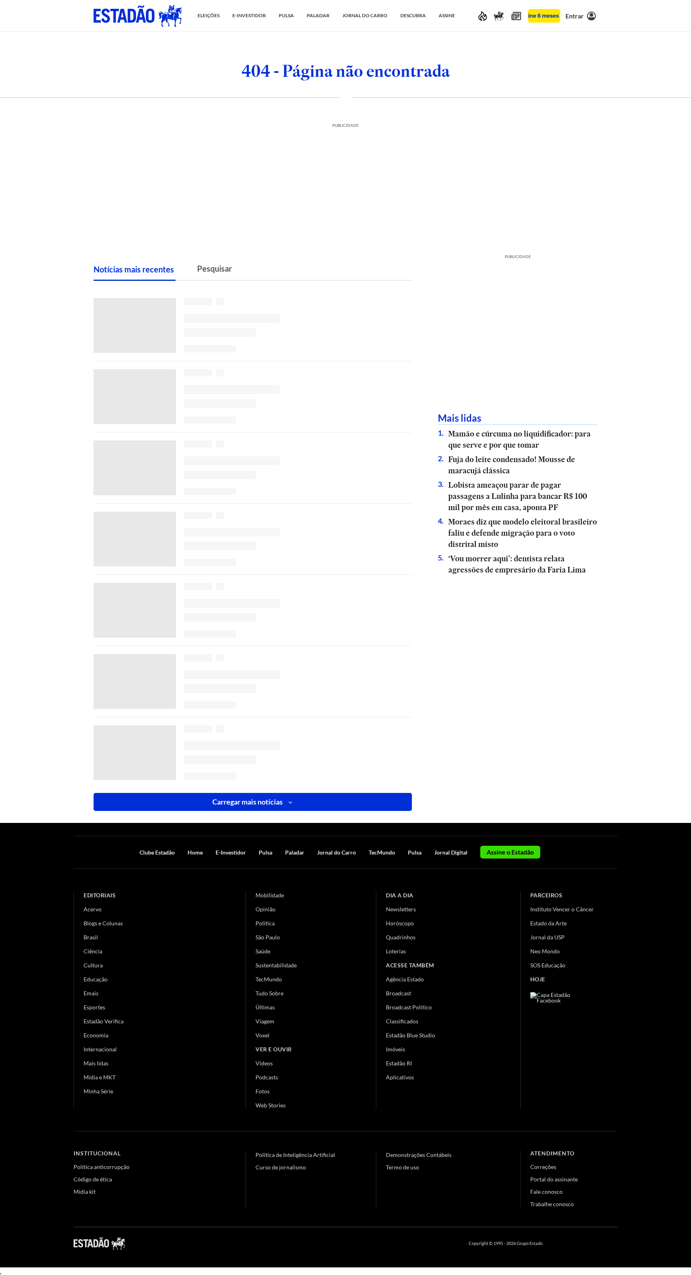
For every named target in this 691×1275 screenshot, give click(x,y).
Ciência (93, 951)
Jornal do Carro (336, 852)
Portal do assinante (554, 1179)
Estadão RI (399, 1063)
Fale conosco (546, 1191)
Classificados (402, 1021)
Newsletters (401, 909)
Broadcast (398, 993)
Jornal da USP (547, 937)
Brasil (91, 937)
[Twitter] (575, 1243)
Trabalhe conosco (552, 1204)
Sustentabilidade (276, 965)
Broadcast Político (409, 1007)
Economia (96, 1035)
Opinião (266, 909)
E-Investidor (231, 852)
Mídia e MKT (100, 1077)
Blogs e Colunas (103, 923)
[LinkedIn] (613, 1243)
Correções (543, 1166)
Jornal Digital (450, 852)
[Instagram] (595, 1243)
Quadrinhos (400, 937)
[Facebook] (556, 1243)
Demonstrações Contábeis (418, 1154)
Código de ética (93, 1179)
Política (265, 923)
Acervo (93, 909)
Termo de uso (402, 1167)
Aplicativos (400, 1077)
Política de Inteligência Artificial (295, 1154)
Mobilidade (270, 895)
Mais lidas (96, 1063)
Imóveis (395, 1049)
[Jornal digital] (516, 16)
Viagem (265, 1021)
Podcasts (267, 1077)
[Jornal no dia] (562, 1046)
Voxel (263, 1035)
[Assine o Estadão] (544, 16)
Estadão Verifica (104, 1021)
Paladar (294, 852)
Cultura (93, 965)
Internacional (100, 1049)
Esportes (94, 1007)
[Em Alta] (482, 16)
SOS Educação (547, 965)
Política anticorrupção (102, 1166)
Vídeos (264, 1063)
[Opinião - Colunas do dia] (498, 16)
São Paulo (268, 937)
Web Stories (271, 1105)
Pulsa (265, 852)
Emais (91, 993)
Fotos (263, 1091)
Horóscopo (400, 923)
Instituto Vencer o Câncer (562, 909)
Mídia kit (85, 1191)
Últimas (265, 1007)
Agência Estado (405, 979)
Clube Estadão (157, 852)
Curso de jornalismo (281, 1167)
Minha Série (98, 1091)
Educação (96, 979)
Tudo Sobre (270, 993)
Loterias (396, 951)
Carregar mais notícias (247, 801)
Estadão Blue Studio (410, 1035)
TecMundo (382, 852)
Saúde (263, 951)
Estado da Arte (548, 923)
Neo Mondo (545, 951)
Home (195, 852)
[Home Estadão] (138, 16)
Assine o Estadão (510, 852)
